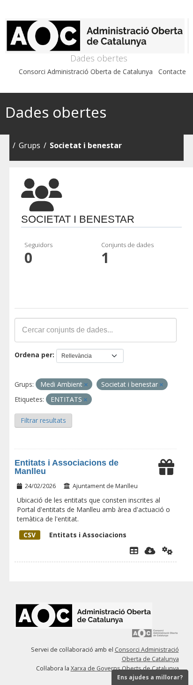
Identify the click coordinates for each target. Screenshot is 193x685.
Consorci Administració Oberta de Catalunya (86, 71)
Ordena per (33, 354)
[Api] (167, 550)
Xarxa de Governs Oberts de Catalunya (125, 668)
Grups (29, 145)
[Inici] (96, 35)
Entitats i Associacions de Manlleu (67, 467)
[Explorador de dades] (134, 550)
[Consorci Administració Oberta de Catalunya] (155, 636)
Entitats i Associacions (74, 534)
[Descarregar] (150, 550)
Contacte (172, 71)
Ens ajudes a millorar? (150, 677)
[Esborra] (86, 384)
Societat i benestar (86, 145)
